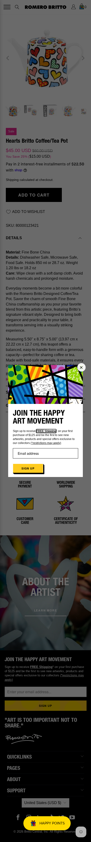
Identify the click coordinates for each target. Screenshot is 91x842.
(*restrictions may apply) (46, 443)
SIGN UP (28, 468)
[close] (81, 367)
